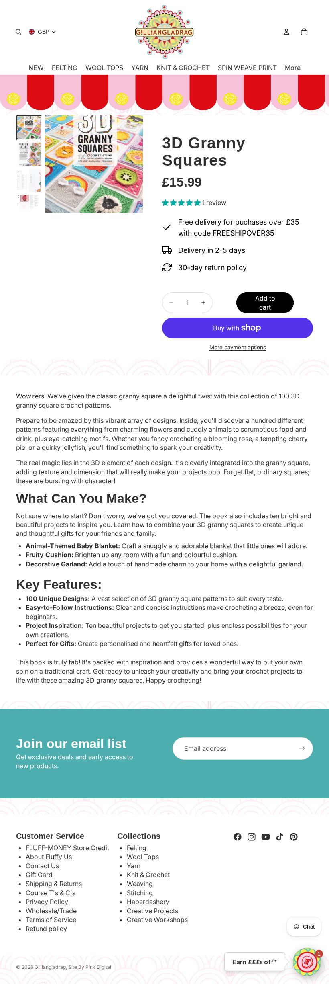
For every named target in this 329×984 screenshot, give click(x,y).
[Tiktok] (279, 837)
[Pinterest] (294, 837)
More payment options (237, 347)
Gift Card (39, 875)
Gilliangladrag (50, 967)
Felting (137, 848)
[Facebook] (237, 837)
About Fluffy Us (49, 857)
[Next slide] (134, 164)
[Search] (18, 32)
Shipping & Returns (54, 883)
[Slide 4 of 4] (28, 206)
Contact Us (42, 866)
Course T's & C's (50, 893)
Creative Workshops (157, 920)
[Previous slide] (54, 164)
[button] (307, 962)
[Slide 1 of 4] (28, 127)
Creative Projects (152, 911)
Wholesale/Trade (51, 911)
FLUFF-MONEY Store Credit (67, 848)
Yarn (133, 866)
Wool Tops (143, 857)
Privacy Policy (47, 902)
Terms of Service (51, 920)
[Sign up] (301, 748)
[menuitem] (293, 67)
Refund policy (46, 929)
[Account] (286, 32)
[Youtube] (265, 837)
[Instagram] (251, 837)
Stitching (140, 893)
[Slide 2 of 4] (28, 154)
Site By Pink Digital (89, 967)
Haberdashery (148, 902)
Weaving (140, 883)
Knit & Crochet (148, 875)
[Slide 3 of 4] (28, 180)
